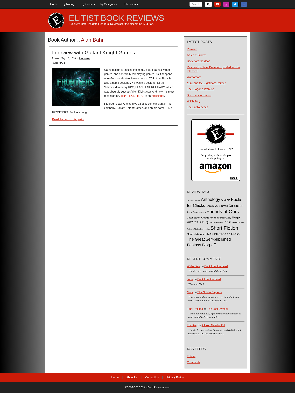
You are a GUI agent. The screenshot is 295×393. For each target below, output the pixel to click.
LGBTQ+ (204, 222)
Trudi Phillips (195, 308)
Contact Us (152, 377)
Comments (193, 362)
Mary (190, 292)
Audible (225, 200)
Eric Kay (192, 325)
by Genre (88, 4)
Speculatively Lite (198, 234)
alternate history (193, 200)
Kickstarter (157, 95)
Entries (191, 356)
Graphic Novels (208, 218)
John (190, 279)
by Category (108, 4)
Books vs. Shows (217, 206)
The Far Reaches (197, 107)
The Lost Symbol (217, 308)
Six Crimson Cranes (199, 95)
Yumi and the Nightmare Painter (206, 83)
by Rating (69, 4)
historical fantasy (224, 218)
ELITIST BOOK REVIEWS (116, 18)
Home (54, 4)
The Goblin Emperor (209, 292)
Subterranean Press (225, 234)
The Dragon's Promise (200, 89)
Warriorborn (194, 77)
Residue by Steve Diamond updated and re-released (213, 69)
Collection (236, 206)
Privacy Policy (175, 377)
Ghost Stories (194, 218)
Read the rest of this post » (68, 119)
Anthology (210, 199)
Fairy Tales (192, 212)
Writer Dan (193, 266)
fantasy (202, 212)
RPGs (62, 62)
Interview (84, 58)
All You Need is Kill (213, 325)
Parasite (192, 49)
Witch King (193, 101)
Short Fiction (224, 228)
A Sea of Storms (196, 55)
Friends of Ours (223, 211)
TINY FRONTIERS (132, 95)
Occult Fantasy (216, 222)
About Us (132, 377)
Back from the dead (198, 61)
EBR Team (129, 4)
